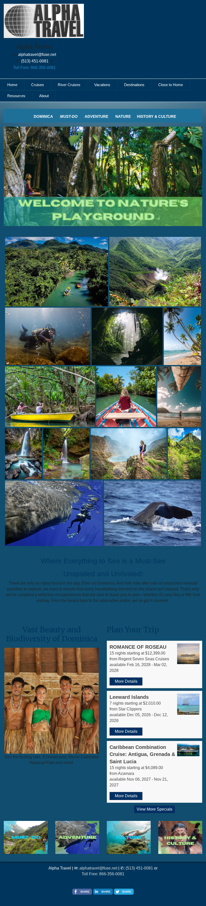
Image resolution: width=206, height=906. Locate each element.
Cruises (37, 85)
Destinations (134, 85)
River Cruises (69, 85)
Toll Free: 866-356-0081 (34, 67)
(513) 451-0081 (139, 868)
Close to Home (170, 85)
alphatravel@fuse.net (98, 868)
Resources (16, 96)
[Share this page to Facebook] (82, 892)
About (44, 96)
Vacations (102, 85)
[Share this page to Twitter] (124, 892)
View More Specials (154, 809)
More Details (126, 681)
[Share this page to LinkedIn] (103, 892)
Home (12, 85)
